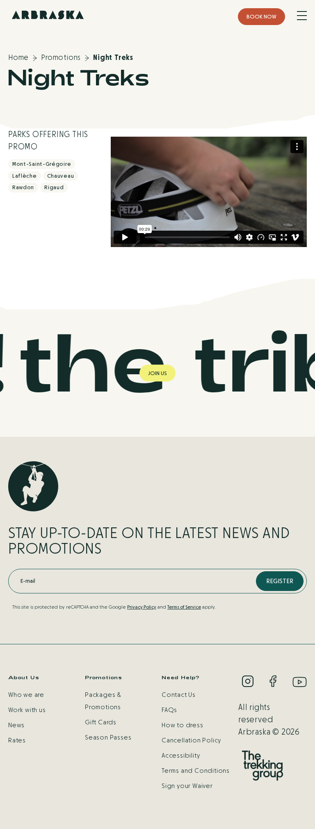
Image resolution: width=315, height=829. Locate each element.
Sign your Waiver (187, 785)
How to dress (182, 725)
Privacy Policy (141, 607)
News (16, 725)
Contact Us (179, 694)
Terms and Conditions (196, 770)
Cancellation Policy (191, 740)
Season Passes (108, 737)
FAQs (169, 709)
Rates (17, 740)
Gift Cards (100, 722)
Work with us (27, 709)
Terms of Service (184, 607)
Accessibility (181, 755)
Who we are (26, 694)
